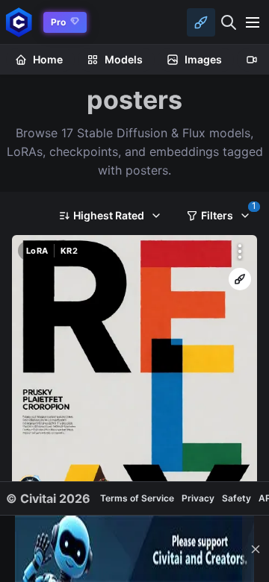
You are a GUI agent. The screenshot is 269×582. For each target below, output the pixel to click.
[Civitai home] (19, 22)
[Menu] (252, 22)
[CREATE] (240, 279)
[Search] (228, 22)
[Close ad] (255, 549)
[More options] (239, 251)
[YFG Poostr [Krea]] (134, 392)
